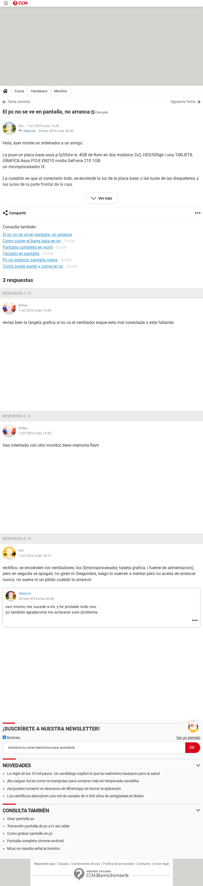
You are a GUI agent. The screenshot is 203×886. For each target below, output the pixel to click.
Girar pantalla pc (20, 819)
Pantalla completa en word (28, 247)
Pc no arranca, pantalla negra (30, 259)
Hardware (39, 91)
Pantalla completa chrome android (35, 841)
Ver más (105, 198)
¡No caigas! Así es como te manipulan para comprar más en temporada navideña (73, 781)
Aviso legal (161, 864)
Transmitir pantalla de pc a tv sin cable (38, 826)
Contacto (143, 864)
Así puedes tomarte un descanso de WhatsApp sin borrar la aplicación (64, 788)
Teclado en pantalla (21, 253)
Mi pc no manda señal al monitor (33, 848)
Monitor (60, 91)
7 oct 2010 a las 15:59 (35, 310)
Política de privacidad (118, 864)
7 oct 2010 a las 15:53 (35, 433)
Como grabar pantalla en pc (30, 833)
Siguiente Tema (182, 102)
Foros (19, 91)
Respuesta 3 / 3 (17, 538)
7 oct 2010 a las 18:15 (35, 556)
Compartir (17, 213)
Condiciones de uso (86, 864)
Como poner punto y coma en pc (33, 266)
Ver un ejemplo (188, 738)
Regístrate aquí (45, 864)
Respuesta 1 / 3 (17, 293)
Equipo (64, 864)
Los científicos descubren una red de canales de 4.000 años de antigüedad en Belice (75, 796)
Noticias (13, 738)
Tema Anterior (19, 102)
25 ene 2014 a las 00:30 (55, 131)
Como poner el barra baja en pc (32, 240)
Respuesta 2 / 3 (17, 416)
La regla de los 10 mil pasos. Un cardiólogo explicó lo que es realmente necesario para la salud (83, 773)
